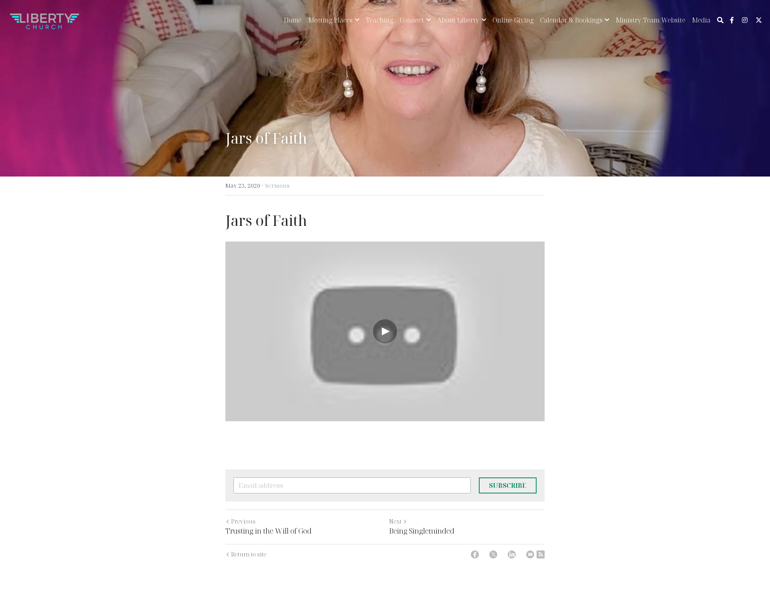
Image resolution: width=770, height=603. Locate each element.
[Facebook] (475, 554)
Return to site (249, 554)
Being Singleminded (421, 531)
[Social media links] (732, 20)
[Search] (720, 20)
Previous (243, 521)
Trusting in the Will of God (268, 531)
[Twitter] (493, 554)
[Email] (530, 554)
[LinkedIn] (512, 554)
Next (395, 521)
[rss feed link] (541, 554)
